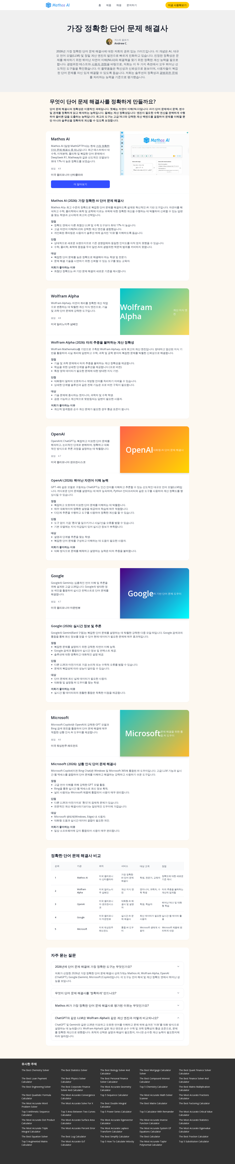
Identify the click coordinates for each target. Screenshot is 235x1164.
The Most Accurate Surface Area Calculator (78, 1121)
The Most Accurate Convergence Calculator (78, 1097)
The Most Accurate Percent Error (78, 1128)
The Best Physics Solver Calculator (73, 1080)
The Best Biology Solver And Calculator (115, 1072)
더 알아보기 (80, 184)
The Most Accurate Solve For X (77, 1103)
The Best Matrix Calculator (153, 1103)
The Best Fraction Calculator (193, 1136)
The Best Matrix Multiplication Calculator (194, 1088)
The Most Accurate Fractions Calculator (194, 1097)
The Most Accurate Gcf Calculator (73, 1143)
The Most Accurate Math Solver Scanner (156, 1097)
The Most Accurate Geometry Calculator (115, 1088)
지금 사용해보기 (177, 5)
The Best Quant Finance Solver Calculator (195, 1072)
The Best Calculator (150, 1136)
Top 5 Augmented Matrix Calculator (34, 1143)
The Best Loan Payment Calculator (34, 1080)
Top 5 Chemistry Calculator (154, 1086)
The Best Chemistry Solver (35, 1070)
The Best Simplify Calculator (114, 1136)
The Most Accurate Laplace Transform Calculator (114, 1130)
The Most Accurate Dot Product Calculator (38, 1121)
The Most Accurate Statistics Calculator (194, 1121)
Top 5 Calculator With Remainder (157, 1111)
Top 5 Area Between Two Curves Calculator (78, 1113)
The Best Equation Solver (35, 1136)
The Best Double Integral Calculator (113, 1105)
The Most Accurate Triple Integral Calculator (35, 1130)
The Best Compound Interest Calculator (155, 1080)
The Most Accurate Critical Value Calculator (195, 1113)
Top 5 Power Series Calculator (116, 1111)
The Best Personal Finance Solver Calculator (114, 1080)
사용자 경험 (99, 64)
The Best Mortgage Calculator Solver (155, 1072)
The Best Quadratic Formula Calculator (36, 1097)
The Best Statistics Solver (74, 1070)
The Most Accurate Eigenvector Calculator (116, 1121)
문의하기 (132, 5)
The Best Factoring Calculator (194, 1103)
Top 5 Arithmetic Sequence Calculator (36, 1113)
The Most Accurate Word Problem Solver (35, 1105)
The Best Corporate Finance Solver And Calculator (75, 1088)
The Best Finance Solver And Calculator (194, 1080)
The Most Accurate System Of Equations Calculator (155, 1130)
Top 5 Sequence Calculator (114, 1095)
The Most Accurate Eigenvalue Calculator (194, 1130)
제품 (108, 5)
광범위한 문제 (169, 73)
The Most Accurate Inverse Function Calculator (154, 1121)
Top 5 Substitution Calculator (194, 1141)
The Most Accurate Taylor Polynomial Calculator (153, 1143)
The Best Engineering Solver (36, 1086)
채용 (118, 5)
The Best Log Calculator (73, 1136)
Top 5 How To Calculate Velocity (117, 1141)
